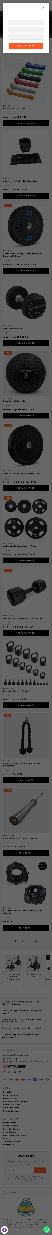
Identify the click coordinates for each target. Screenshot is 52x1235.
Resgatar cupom (26, 45)
